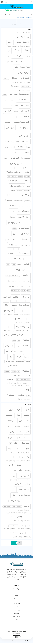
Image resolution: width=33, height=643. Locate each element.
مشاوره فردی (22, 452)
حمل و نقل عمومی (22, 525)
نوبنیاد (11, 383)
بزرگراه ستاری (28, 385)
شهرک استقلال (19, 390)
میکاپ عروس (28, 532)
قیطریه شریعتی (23, 72)
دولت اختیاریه (24, 228)
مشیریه (29, 270)
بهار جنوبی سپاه (27, 131)
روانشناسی (6, 460)
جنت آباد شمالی (8, 239)
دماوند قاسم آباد (11, 168)
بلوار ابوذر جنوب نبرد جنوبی (20, 131)
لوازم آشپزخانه (21, 495)
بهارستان (10, 379)
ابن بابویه (8, 136)
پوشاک (17, 426)
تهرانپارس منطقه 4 (13, 172)
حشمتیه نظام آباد (27, 322)
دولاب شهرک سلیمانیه (15, 82)
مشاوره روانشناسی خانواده (26, 523)
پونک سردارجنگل (23, 36)
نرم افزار (19, 536)
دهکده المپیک (28, 361)
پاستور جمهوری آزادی (20, 286)
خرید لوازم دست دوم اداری (8, 523)
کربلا (18, 409)
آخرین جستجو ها (20, 17)
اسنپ (19, 448)
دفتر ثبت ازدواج (27, 528)
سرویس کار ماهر (27, 512)
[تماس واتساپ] (8, 10)
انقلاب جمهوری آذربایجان (18, 168)
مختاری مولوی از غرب (11, 253)
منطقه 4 (25, 371)
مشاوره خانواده (23, 489)
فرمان (10, 437)
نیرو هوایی (10, 127)
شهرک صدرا (19, 383)
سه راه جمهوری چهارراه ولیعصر (14, 275)
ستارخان (19, 357)
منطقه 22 (14, 340)
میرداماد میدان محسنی (20, 305)
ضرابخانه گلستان (7, 371)
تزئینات (10, 448)
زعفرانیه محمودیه (22, 326)
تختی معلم (10, 105)
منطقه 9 (18, 340)
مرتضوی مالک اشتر (10, 330)
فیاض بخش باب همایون (26, 330)
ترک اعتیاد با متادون (27, 465)
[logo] (16, 6)
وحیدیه (7, 275)
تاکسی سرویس (23, 476)
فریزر (29, 484)
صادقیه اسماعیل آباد (16, 293)
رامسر (24, 399)
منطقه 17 (10, 395)
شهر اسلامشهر (22, 206)
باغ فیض (19, 375)
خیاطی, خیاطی (13, 476)
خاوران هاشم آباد (27, 200)
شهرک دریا (22, 385)
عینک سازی (14, 520)
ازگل (10, 357)
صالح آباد (12, 61)
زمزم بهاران (9, 345)
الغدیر (18, 239)
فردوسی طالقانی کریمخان (13, 334)
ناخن (19, 432)
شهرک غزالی (16, 105)
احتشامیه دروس (13, 371)
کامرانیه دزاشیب (20, 176)
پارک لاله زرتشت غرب (27, 56)
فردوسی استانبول (21, 90)
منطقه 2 (8, 200)
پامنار (10, 42)
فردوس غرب (28, 301)
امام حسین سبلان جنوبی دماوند (9, 147)
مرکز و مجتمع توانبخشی (6, 506)
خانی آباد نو (8, 310)
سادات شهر (14, 239)
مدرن (10, 443)
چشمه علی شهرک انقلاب (15, 46)
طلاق (18, 415)
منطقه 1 (11, 286)
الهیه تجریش (14, 158)
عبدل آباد (16, 50)
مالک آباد (9, 46)
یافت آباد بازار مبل (17, 186)
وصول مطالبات (25, 536)
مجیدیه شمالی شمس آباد (19, 94)
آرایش (14, 495)
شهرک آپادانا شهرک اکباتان (26, 293)
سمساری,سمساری (6, 479)
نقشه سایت (16, 613)
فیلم (20, 470)
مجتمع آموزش (23, 460)
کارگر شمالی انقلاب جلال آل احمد (25, 379)
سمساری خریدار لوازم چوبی (13, 512)
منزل (27, 448)
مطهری (17, 318)
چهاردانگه (25, 211)
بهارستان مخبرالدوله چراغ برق (12, 195)
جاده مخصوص (13, 301)
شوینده (15, 470)
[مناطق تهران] (31, 2)
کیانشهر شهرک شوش (27, 190)
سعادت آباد (25, 105)
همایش (19, 523)
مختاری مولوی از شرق (18, 330)
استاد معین (12, 365)
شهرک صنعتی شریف (27, 258)
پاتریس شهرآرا (23, 67)
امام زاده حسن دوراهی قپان (26, 158)
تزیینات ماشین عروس (27, 520)
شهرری (7, 122)
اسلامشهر (28, 399)
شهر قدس (28, 290)
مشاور (11, 452)
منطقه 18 (19, 61)
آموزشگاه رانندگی (13, 479)
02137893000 (13, 10)
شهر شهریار (28, 186)
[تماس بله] (6, 10)
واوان (11, 141)
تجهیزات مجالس (27, 495)
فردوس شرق (12, 180)
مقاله (16, 592)
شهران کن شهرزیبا (22, 42)
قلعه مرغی (28, 395)
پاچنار (7, 383)
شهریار (6, 61)
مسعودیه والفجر (15, 211)
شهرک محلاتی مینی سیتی (26, 222)
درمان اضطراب (17, 457)
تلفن (27, 432)
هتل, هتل (15, 536)
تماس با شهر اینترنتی (16, 607)
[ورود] (6, 2)
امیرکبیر (9, 56)
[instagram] (19, 636)
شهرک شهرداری (28, 206)
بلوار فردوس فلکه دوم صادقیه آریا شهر (9, 100)
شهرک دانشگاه (10, 314)
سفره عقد (11, 420)
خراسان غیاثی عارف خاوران (21, 301)
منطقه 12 (25, 345)
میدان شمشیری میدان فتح (25, 366)
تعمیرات (26, 484)
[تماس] (27, 2)
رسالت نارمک (24, 194)
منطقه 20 (21, 180)
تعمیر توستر (5, 512)
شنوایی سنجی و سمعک (26, 500)
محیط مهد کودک (20, 512)
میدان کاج (28, 147)
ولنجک (26, 50)
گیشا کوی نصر (11, 351)
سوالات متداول (16, 616)
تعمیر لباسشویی (11, 516)
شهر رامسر (28, 67)
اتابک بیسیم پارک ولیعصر (9, 249)
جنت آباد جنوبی (13, 217)
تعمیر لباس (9, 489)
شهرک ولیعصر (20, 269)
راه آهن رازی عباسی (27, 176)
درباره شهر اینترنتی (16, 610)
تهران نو (8, 111)
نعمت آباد (25, 141)
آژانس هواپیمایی (5, 500)
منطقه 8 (21, 395)
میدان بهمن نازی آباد (19, 310)
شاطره (5, 330)
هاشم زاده (9, 258)
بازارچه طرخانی (16, 111)
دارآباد (18, 371)
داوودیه (6, 158)
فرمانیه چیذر (24, 233)
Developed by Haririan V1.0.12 (20, 641)
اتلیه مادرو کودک (14, 510)
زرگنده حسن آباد (5, 327)
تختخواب (8, 510)
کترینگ (26, 409)
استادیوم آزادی (13, 136)
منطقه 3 (25, 116)
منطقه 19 (9, 176)
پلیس (11, 464)
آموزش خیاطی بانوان (10, 457)
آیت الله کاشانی (23, 99)
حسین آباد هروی (15, 163)
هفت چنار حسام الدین (27, 310)
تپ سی (16, 437)
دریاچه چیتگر (5, 94)
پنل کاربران (16, 598)
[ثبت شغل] (24, 2)
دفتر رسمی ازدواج (27, 510)
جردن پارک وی (23, 217)
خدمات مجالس (20, 479)
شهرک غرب (25, 78)
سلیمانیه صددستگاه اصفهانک (19, 200)
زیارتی (11, 409)
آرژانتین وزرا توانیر (27, 164)
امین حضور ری (21, 322)
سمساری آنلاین (28, 452)
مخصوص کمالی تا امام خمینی (10, 73)
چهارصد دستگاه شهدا (12, 375)
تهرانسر (26, 264)
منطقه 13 (20, 147)
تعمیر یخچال (12, 460)
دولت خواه (28, 319)
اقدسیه (26, 152)
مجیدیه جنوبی (14, 385)
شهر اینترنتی (29, 17)
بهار (9, 50)
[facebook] (16, 636)
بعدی (14, 543)
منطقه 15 (13, 190)
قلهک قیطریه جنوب (27, 314)
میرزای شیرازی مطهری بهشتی (18, 314)
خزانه (29, 245)
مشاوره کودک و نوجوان (13, 532)
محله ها (16, 595)
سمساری (9, 415)
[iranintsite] (14, 636)
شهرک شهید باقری (19, 190)
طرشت (22, 245)
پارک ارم (14, 32)
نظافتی (20, 437)
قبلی (19, 543)
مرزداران (14, 78)
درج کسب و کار (16, 589)
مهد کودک (25, 443)
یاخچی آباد (16, 249)
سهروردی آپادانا (23, 127)
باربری (19, 464)
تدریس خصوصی (16, 452)
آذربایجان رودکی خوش (9, 361)
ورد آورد (9, 297)
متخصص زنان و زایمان (13, 525)
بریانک (19, 281)
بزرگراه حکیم (28, 46)
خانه (27, 420)
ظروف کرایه (15, 523)
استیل (9, 426)
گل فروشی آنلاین (20, 510)
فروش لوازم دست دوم (27, 479)
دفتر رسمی (13, 506)
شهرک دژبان (23, 46)
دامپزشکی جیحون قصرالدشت (20, 361)
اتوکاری (14, 489)
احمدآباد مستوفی (27, 357)
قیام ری (8, 264)
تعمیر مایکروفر (6, 532)
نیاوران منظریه (24, 135)
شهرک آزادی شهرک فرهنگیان (11, 390)
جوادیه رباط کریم (21, 351)
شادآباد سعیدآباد (22, 82)
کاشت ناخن (28, 525)
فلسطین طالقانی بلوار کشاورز (26, 32)
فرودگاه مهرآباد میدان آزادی (26, 375)
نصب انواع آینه (13, 528)
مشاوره (26, 415)
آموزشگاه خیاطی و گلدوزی (26, 437)
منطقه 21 (4, 297)
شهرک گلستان (28, 90)
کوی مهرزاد (28, 249)
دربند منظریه (13, 245)
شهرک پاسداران (6, 78)
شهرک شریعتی (23, 290)
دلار (4, 449)
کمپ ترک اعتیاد (19, 506)
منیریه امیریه (28, 61)
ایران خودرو (7, 141)
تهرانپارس (25, 275)
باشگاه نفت (11, 327)
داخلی (26, 506)
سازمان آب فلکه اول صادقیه (15, 290)
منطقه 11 (25, 239)
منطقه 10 (18, 264)
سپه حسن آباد (27, 168)
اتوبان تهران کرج (16, 141)
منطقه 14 (14, 86)
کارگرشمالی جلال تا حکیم (12, 281)
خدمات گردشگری (27, 470)
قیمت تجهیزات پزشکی (20, 528)
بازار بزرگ (25, 297)
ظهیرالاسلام (17, 56)
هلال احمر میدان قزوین (26, 383)
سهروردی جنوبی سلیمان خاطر (25, 86)
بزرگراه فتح (17, 346)
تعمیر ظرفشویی (20, 520)
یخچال (19, 516)
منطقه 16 (24, 319)
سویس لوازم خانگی (27, 516)
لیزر (20, 420)
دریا (14, 233)
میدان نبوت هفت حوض (12, 116)
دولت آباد (18, 32)
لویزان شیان (28, 82)
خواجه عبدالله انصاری (8, 319)
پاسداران (26, 280)
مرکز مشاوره (17, 460)
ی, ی (29, 536)
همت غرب (14, 228)
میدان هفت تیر (23, 253)
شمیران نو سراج (14, 222)
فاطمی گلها (25, 111)
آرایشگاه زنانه (15, 500)
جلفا (16, 67)
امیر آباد (15, 383)
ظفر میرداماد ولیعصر (21, 122)
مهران (16, 322)
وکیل (12, 432)
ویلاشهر (5, 314)
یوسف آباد (17, 258)
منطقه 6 (26, 340)
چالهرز (26, 245)
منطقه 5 (13, 206)
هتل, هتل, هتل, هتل (6, 528)
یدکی (21, 532)
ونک (6, 305)
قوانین (16, 620)
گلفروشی (18, 484)
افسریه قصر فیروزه (27, 286)
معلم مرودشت (28, 351)
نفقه (15, 443)
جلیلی (27, 172)
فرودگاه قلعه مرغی (22, 249)
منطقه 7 (14, 264)
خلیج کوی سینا (14, 176)
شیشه (26, 426)
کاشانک (15, 297)
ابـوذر (27, 180)
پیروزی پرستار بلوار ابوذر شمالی (16, 152)
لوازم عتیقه (28, 460)
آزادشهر (18, 385)
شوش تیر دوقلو (28, 335)
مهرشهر (18, 116)
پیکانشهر (17, 379)
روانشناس (25, 456)
